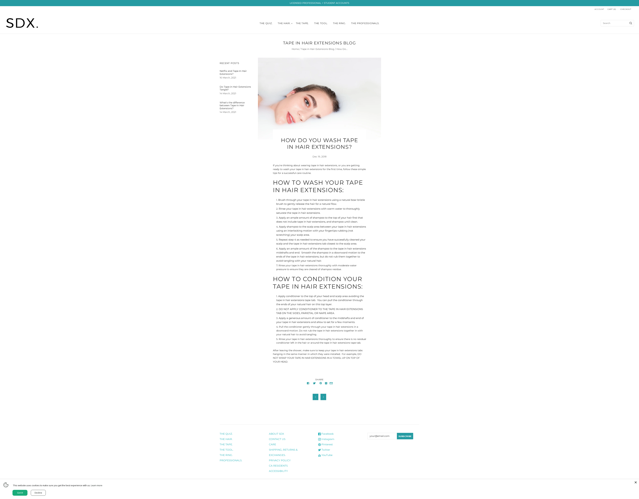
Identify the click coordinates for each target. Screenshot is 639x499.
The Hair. (284, 23)
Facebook (327, 433)
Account (599, 9)
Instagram (327, 439)
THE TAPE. (226, 444)
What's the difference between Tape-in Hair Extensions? (232, 105)
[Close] (635, 482)
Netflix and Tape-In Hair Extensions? (233, 72)
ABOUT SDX (276, 433)
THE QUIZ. (226, 433)
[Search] (631, 23)
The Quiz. (266, 23)
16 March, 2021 (228, 77)
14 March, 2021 (228, 93)
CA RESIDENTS (278, 465)
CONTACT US (277, 439)
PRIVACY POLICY (280, 460)
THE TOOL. (226, 449)
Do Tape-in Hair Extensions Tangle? (235, 88)
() (612, 9)
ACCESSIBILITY (278, 471)
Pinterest (327, 444)
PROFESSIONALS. (231, 460)
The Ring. (339, 23)
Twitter (325, 449)
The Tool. (321, 23)
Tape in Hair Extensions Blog (317, 49)
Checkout (625, 9)
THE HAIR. (226, 439)
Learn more (96, 485)
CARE (272, 444)
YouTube (326, 455)
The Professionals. (365, 23)
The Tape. (302, 23)
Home (295, 49)
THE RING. (226, 455)
